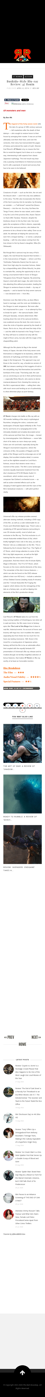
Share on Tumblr (12, 100)
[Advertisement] (22, 23)
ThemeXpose (22, 1393)
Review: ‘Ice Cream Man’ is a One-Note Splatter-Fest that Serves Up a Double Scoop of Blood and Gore (28, 1157)
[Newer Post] (13, 1040)
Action (28, 77)
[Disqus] (22, 919)
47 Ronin (17, 77)
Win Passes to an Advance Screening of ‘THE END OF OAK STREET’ (27, 1197)
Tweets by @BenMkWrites (14, 1234)
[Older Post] (32, 1040)
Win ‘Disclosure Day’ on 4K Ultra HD (27, 1116)
